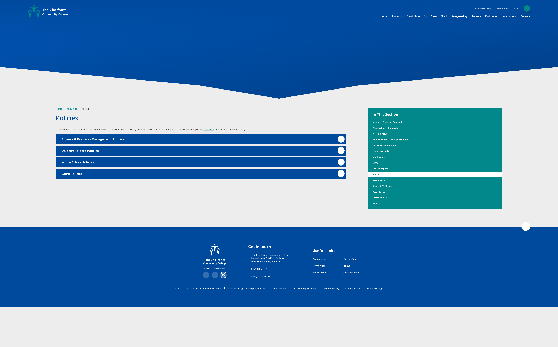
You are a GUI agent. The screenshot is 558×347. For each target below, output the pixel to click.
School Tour (319, 272)
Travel (347, 265)
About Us (72, 109)
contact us (208, 129)
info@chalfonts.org (261, 276)
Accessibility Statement (305, 288)
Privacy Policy (352, 288)
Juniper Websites (257, 288)
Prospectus (319, 259)
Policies (86, 109)
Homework (319, 265)
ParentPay (350, 259)
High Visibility (331, 288)
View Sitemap (280, 288)
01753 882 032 (259, 269)
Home (59, 109)
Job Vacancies (351, 272)
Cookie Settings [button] (374, 288)
